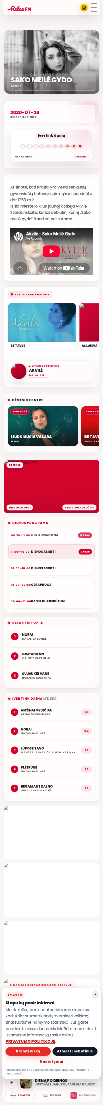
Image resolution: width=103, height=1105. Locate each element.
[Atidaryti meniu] (94, 8)
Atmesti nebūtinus (75, 1051)
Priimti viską (28, 1051)
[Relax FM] (19, 1095)
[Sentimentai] (83, 1095)
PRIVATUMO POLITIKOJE (30, 1041)
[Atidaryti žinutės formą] (51, 832)
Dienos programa (30, 523)
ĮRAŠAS (85, 535)
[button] (51, 147)
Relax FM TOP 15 (27, 623)
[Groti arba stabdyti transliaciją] (11, 1082)
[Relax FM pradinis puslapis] (19, 7)
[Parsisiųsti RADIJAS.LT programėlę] (84, 7)
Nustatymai (51, 1061)
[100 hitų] (51, 1095)
